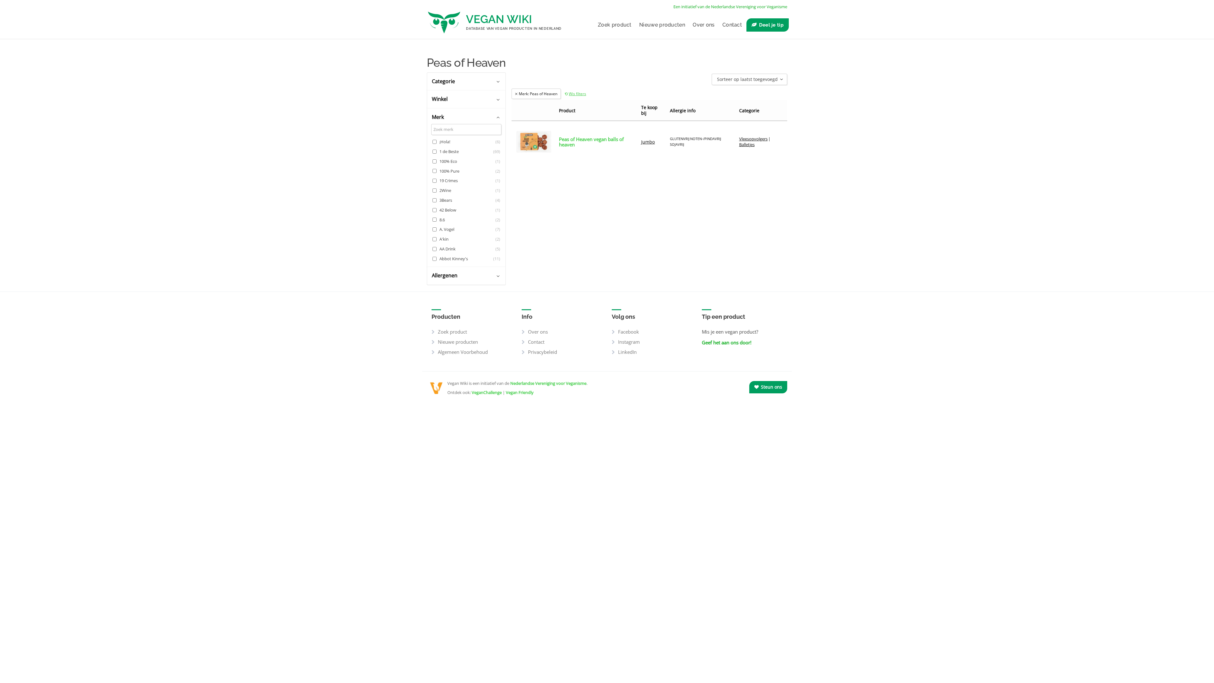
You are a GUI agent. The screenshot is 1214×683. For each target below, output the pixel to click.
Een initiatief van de (730, 6)
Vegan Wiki (499, 19)
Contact (732, 25)
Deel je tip (771, 25)
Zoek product (615, 25)
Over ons (703, 25)
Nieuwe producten (662, 25)
